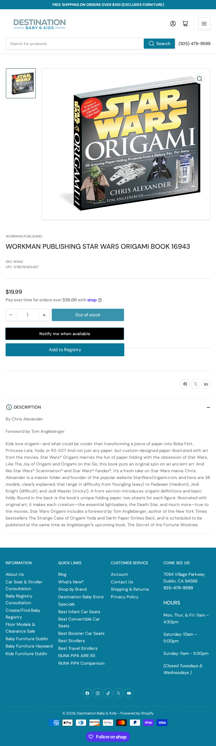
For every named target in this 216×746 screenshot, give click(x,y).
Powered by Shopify (137, 713)
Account (119, 574)
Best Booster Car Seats (81, 633)
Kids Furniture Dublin (26, 654)
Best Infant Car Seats (79, 612)
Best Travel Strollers (78, 648)
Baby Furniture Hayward (29, 646)
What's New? (71, 582)
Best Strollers (71, 641)
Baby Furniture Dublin (27, 639)
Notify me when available (64, 334)
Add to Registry (65, 350)
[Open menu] (204, 23)
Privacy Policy (124, 597)
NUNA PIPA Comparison (81, 663)
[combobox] (91, 44)
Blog (62, 574)
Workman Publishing (24, 236)
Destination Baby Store (81, 597)
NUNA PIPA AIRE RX (76, 655)
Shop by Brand (72, 589)
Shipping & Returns (130, 589)
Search (163, 43)
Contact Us (122, 582)
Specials (66, 604)
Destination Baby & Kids (97, 713)
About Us (15, 574)
